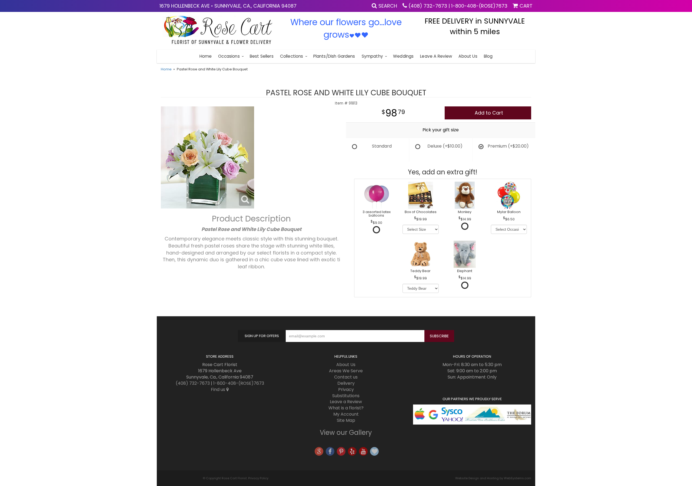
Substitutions (346, 396)
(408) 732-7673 (427, 5)
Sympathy (372, 56)
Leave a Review (436, 56)
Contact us (346, 377)
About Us (467, 56)
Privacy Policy (258, 478)
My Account (346, 414)
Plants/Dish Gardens (334, 56)
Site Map (346, 420)
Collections (291, 56)
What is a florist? (346, 408)
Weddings (403, 56)
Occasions (228, 56)
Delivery (346, 383)
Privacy (346, 389)
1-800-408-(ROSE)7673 (479, 5)
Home (205, 56)
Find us (218, 389)
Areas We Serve (346, 371)
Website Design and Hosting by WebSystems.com (493, 478)
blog (488, 56)
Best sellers (262, 56)
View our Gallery (346, 432)
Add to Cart (489, 112)
